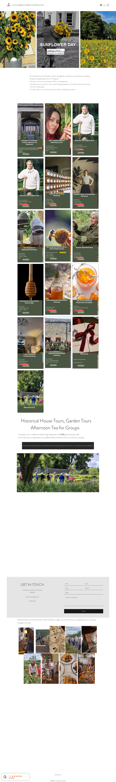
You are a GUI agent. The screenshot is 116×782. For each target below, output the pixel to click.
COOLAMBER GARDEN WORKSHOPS (28, 5)
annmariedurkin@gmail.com (32, 556)
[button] (108, 5)
